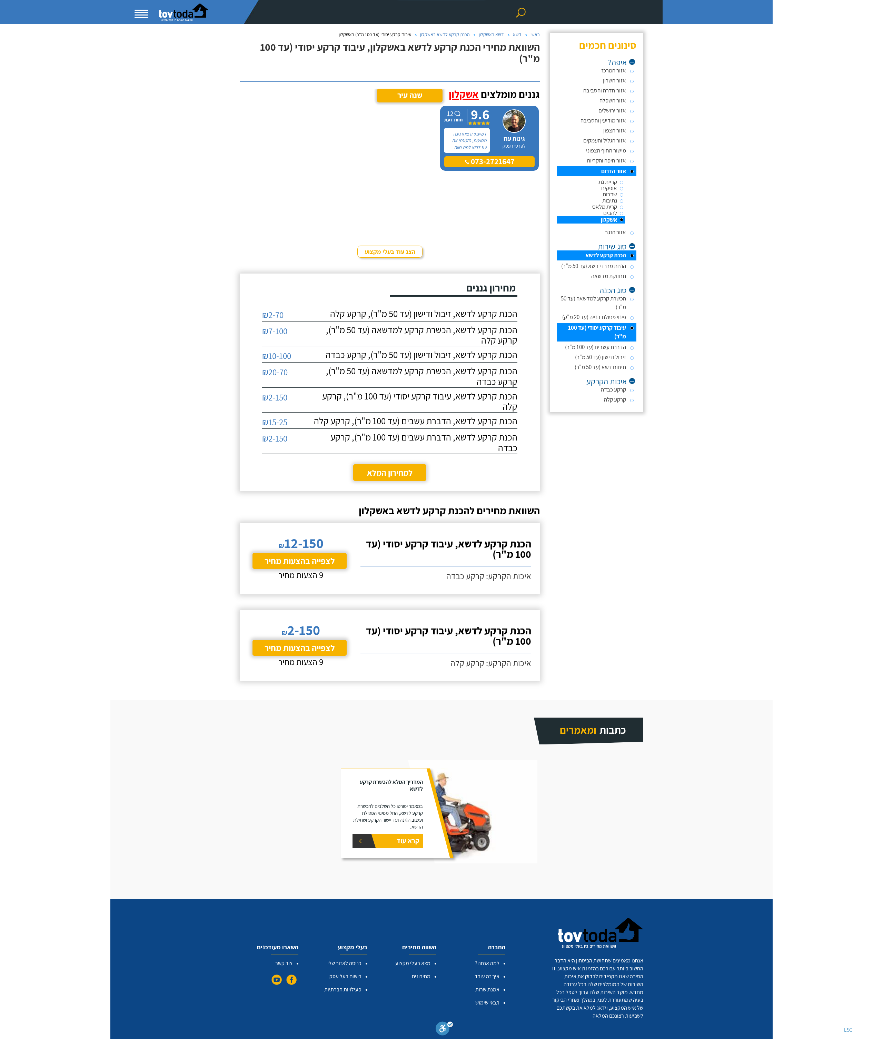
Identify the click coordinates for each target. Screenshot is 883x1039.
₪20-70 (275, 372)
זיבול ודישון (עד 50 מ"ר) (600, 357)
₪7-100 (274, 331)
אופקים (609, 188)
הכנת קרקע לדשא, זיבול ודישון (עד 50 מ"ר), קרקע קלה (423, 314)
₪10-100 (276, 356)
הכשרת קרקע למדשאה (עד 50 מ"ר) (593, 303)
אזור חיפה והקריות (606, 160)
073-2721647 (492, 161)
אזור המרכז (613, 70)
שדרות (610, 194)
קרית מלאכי (604, 207)
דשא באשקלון (491, 34)
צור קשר (283, 963)
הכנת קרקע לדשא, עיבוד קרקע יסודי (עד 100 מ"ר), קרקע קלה (419, 401)
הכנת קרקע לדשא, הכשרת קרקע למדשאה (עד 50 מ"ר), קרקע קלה (421, 335)
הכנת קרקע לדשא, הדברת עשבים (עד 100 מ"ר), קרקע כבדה (423, 442)
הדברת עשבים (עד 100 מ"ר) (595, 347)
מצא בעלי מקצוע (412, 963)
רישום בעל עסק (345, 976)
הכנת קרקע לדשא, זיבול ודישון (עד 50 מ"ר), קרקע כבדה (421, 355)
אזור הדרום (613, 171)
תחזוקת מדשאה (608, 276)
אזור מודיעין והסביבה (603, 120)
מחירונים (421, 976)
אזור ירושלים (612, 110)
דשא (517, 34)
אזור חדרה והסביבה (604, 90)
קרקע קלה (615, 399)
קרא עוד (408, 840)
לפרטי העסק (514, 146)
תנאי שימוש (487, 1002)
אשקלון (609, 220)
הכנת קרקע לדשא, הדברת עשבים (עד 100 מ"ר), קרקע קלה (415, 421)
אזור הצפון (614, 130)
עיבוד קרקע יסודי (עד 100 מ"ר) (597, 332)
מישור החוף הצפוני (606, 150)
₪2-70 (273, 314)
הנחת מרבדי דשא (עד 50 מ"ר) (593, 266)
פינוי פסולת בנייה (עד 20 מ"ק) (594, 317)
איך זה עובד (487, 976)
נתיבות (609, 201)
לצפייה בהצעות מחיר (300, 560)
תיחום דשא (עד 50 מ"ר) (600, 367)
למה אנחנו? (487, 963)
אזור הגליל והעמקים (604, 140)
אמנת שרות (487, 989)
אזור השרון (614, 80)
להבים (610, 213)
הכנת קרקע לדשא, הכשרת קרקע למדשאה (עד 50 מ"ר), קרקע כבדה (421, 376)
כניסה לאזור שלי (344, 963)
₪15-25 (274, 422)
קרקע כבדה (613, 389)
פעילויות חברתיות (342, 989)
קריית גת (607, 182)
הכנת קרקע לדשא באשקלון (445, 34)
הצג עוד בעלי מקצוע (390, 252)
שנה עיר (410, 95)
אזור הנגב (615, 232)
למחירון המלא (390, 472)
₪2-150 (274, 397)
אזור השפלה (612, 100)
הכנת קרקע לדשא (605, 255)
